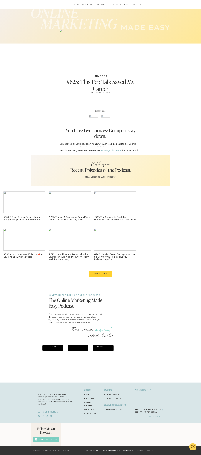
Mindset (100, 76)
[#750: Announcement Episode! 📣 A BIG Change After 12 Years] (24, 245)
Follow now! (82, 266)
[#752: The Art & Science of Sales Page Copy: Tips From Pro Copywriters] (70, 207)
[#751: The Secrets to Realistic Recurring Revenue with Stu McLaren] (115, 207)
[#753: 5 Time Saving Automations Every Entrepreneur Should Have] (24, 207)
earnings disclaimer (111, 150)
